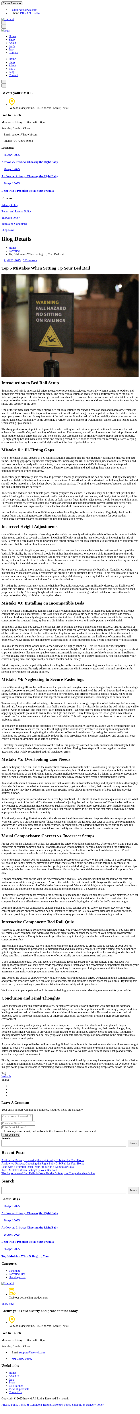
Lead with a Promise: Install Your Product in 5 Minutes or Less (37, 1166)
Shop (12, 39)
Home (12, 36)
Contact (13, 52)
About (12, 42)
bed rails (6, 1076)
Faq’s (12, 46)
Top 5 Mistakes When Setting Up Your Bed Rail (29, 1170)
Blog (11, 49)
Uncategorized (17, 1277)
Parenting (14, 250)
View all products (19, 1389)
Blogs (12, 1382)
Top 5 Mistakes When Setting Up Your (25, 1256)
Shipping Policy (10, 217)
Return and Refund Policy (16, 211)
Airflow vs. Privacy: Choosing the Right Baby (29, 161)
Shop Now (7, 230)
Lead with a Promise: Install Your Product (27, 190)
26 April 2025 (12, 154)
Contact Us (15, 1392)
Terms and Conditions (14, 223)
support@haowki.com (24, 9)
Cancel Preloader (12, 3)
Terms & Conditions (30, 1404)
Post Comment (11, 1134)
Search (5, 1138)
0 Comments (30, 260)
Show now (7, 1303)
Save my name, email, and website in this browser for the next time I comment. (50, 1131)
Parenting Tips (17, 1273)
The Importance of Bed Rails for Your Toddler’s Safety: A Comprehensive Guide (48, 1173)
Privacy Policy (9, 205)
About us (14, 1375)
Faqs (11, 1379)
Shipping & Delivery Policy (88, 1404)
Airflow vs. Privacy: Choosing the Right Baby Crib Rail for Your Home (42, 1160)
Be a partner (16, 1385)
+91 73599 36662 (30, 13)
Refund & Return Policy (57, 1404)
